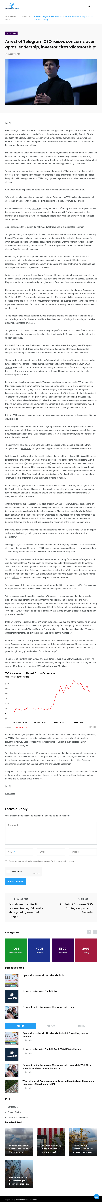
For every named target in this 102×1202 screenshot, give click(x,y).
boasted (36, 208)
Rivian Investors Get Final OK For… (40, 991)
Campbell (29, 1040)
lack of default (14, 278)
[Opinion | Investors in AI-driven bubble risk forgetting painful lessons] (11, 980)
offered (15, 577)
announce (26, 529)
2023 (60, 407)
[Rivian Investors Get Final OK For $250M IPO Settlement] (11, 996)
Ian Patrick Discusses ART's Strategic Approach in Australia (76, 908)
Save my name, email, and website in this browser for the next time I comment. (42, 861)
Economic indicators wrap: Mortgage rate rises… (48, 1007)
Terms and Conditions (18, 1117)
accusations (45, 242)
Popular (51, 1026)
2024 (83, 407)
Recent (20, 1026)
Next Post (83, 898)
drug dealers (52, 264)
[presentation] (89, 932)
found (7, 515)
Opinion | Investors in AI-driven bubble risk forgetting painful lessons (55, 1035)
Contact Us (13, 1107)
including (9, 430)
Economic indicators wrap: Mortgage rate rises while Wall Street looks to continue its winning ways (57, 1066)
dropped (21, 666)
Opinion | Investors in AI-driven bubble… (43, 975)
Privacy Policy (14, 1112)
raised (43, 397)
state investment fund (49, 404)
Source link (10, 793)
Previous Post (21, 898)
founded (9, 238)
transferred (26, 448)
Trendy (81, 1026)
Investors (11, 33)
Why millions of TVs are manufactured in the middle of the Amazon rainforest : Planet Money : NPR (58, 1082)
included (43, 393)
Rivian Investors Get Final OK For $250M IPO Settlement (52, 1049)
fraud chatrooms (70, 264)
